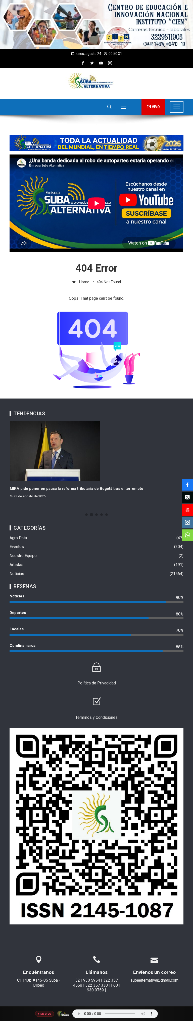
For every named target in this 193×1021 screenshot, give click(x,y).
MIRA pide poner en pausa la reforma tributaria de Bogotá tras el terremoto (76, 488)
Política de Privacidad (96, 683)
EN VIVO (153, 107)
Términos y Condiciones (96, 717)
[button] (96, 24)
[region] (96, 24)
